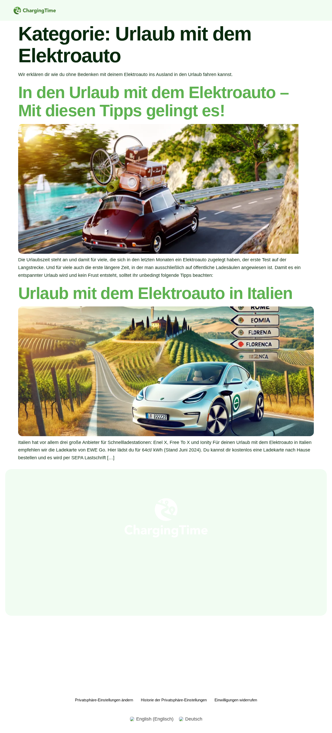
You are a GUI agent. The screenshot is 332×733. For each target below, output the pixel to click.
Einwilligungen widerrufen (236, 700)
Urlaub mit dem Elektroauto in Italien (155, 293)
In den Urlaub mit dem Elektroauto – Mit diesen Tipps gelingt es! (153, 101)
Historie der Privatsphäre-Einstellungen (174, 700)
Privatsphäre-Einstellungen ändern (104, 700)
